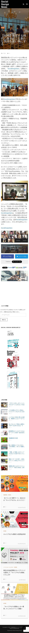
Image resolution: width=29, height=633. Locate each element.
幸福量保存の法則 (13, 438)
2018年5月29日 (5, 31)
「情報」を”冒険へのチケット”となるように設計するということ (16, 452)
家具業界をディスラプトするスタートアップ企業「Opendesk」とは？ (17, 431)
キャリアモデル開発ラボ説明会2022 (14, 534)
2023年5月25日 (22, 507)
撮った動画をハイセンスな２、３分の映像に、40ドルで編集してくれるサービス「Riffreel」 (17, 445)
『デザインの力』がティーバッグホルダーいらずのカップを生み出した (16, 404)
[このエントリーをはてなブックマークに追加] (14, 267)
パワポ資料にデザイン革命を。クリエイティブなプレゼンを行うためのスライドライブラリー (16, 411)
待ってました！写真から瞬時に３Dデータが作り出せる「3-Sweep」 (16, 424)
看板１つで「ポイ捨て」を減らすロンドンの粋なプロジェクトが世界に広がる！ (16, 459)
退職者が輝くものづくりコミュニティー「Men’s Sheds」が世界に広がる (16, 466)
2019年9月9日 (22, 580)
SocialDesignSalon (13, 68)
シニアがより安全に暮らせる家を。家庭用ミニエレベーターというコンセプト (16, 417)
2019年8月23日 (22, 616)
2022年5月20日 (22, 544)
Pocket (10, 267)
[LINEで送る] (19, 267)
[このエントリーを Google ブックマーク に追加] (13, 267)
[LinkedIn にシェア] (24, 267)
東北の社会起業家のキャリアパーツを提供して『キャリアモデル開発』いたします (14, 572)
